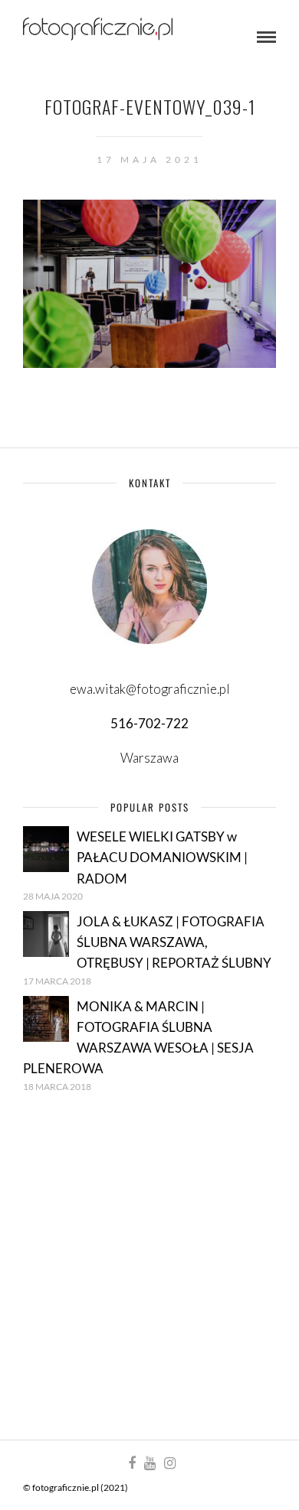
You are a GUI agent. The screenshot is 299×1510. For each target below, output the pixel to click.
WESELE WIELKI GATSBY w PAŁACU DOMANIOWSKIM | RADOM (162, 857)
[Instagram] (169, 1463)
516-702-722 (149, 723)
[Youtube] (149, 1463)
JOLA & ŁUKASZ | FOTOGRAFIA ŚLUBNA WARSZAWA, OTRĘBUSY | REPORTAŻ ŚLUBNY (174, 942)
